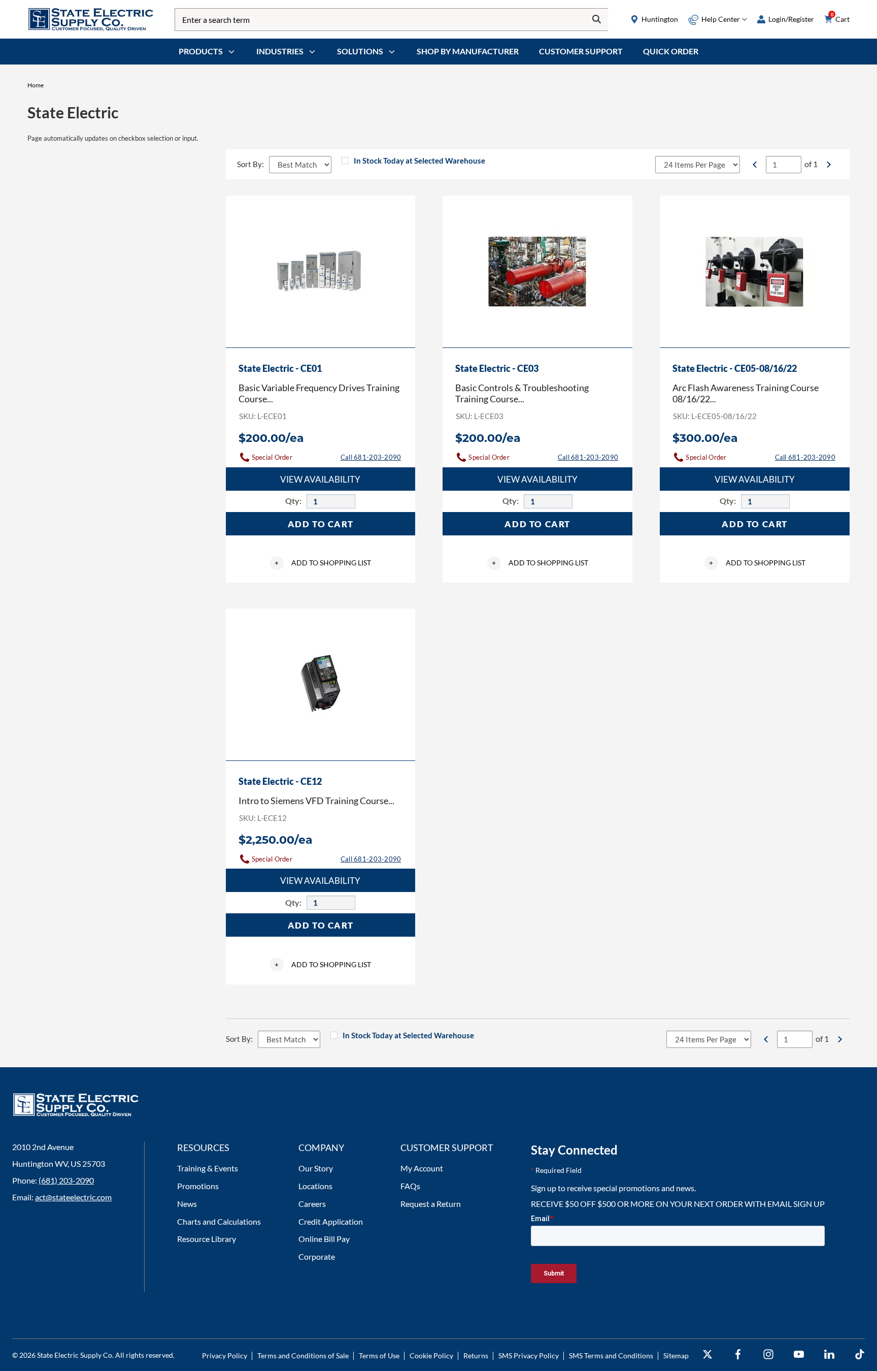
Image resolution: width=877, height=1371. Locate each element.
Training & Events (207, 1168)
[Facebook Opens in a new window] (738, 1354)
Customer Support (581, 51)
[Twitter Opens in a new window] (707, 1354)
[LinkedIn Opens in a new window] (829, 1354)
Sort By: (250, 164)
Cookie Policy (431, 1355)
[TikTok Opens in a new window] (860, 1354)
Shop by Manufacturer (468, 51)
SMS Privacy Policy (528, 1355)
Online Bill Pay (324, 1239)
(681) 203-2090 (66, 1180)
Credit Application (330, 1221)
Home (35, 85)
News (187, 1203)
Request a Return (430, 1203)
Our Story (315, 1168)
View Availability (320, 479)
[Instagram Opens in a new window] (768, 1354)
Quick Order (670, 51)
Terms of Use (379, 1355)
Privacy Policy (224, 1355)
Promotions (198, 1186)
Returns (475, 1355)
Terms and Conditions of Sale (303, 1355)
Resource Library (206, 1239)
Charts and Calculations (219, 1221)
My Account (421, 1168)
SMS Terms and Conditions (611, 1355)
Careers (312, 1203)
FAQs (410, 1186)
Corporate (316, 1256)
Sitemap (676, 1355)
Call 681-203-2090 (371, 457)
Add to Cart (321, 524)
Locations (315, 1186)
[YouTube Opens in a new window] (799, 1354)
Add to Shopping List (323, 562)
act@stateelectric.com (73, 1197)
